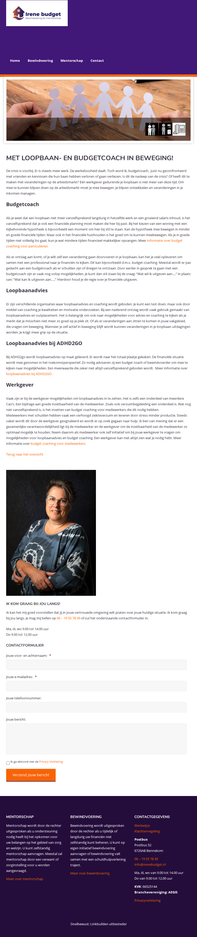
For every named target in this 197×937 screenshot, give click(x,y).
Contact (97, 60)
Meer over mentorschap (24, 878)
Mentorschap (72, 60)
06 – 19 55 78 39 (68, 618)
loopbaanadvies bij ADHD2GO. (29, 373)
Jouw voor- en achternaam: (28, 655)
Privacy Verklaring (51, 761)
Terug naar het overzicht (24, 454)
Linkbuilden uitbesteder (108, 924)
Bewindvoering (40, 60)
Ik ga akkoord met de (37, 761)
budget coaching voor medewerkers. (59, 443)
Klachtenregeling (147, 831)
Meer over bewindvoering (90, 873)
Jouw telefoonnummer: (23, 698)
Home (15, 60)
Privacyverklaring (147, 900)
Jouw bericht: (16, 719)
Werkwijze (142, 825)
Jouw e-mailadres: (21, 677)
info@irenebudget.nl (150, 864)
